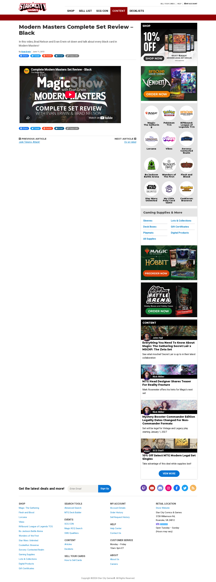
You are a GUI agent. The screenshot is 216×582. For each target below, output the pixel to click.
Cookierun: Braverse (186, 199)
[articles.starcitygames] (193, 488)
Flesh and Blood (186, 175)
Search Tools (73, 503)
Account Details (117, 508)
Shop (71, 10)
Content (118, 10)
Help (179, 4)
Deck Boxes (149, 226)
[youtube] (152, 488)
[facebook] (177, 488)
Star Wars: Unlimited (151, 199)
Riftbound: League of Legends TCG (187, 124)
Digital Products (180, 232)
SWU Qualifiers (72, 533)
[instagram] (168, 488)
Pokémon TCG (169, 123)
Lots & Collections (181, 220)
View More (169, 473)
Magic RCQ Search (73, 528)
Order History (116, 512)
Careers (114, 564)
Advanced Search (73, 508)
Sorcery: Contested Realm (186, 150)
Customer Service (121, 540)
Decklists (137, 10)
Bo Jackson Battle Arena (151, 175)
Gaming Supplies (27, 554)
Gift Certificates (180, 226)
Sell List (85, 10)
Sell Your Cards (167, 4)
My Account (118, 503)
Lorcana (151, 148)
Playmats (148, 232)
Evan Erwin (26, 52)
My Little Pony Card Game (169, 200)
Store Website (163, 508)
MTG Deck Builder (73, 512)
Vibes (169, 148)
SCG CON (102, 10)
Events (69, 519)
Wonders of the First (29, 535)
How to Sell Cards (73, 560)
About (114, 555)
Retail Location (166, 503)
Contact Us (115, 533)
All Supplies (149, 238)
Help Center (116, 528)
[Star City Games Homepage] (37, 7)
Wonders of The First (169, 175)
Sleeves (147, 220)
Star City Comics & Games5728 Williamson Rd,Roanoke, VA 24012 (169, 516)
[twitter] (185, 488)
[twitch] (144, 488)
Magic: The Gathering (151, 124)
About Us (114, 559)
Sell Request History (120, 517)
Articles (68, 544)
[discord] (160, 488)
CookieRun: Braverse (29, 545)
